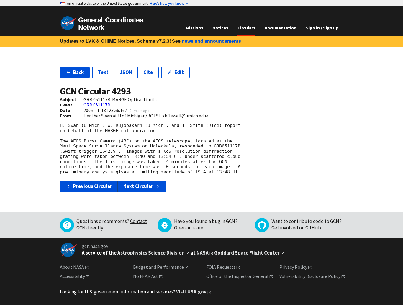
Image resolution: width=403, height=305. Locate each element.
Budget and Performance (158, 267)
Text (103, 72)
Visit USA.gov (191, 291)
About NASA (72, 267)
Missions (194, 28)
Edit (179, 72)
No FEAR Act (145, 276)
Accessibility (72, 276)
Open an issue (188, 227)
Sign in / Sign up (322, 28)
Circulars (246, 28)
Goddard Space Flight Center (247, 253)
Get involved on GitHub (296, 227)
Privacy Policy (293, 267)
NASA (202, 253)
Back (78, 72)
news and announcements (211, 40)
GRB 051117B (96, 105)
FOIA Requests (220, 267)
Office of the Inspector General (237, 276)
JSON (126, 72)
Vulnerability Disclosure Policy (309, 276)
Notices (220, 28)
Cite (148, 72)
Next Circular (138, 186)
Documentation (280, 28)
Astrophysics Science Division (151, 253)
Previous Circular (92, 186)
